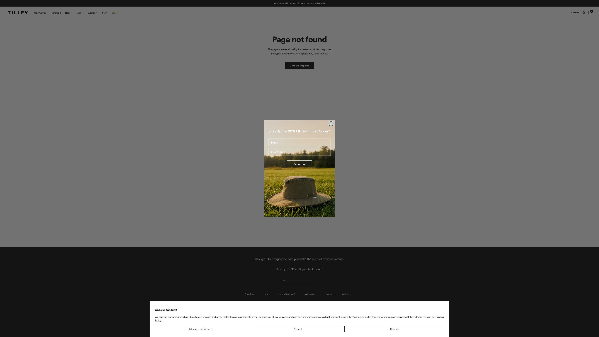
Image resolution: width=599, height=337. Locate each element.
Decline (394, 329)
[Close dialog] (331, 123)
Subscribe (299, 164)
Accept (298, 329)
